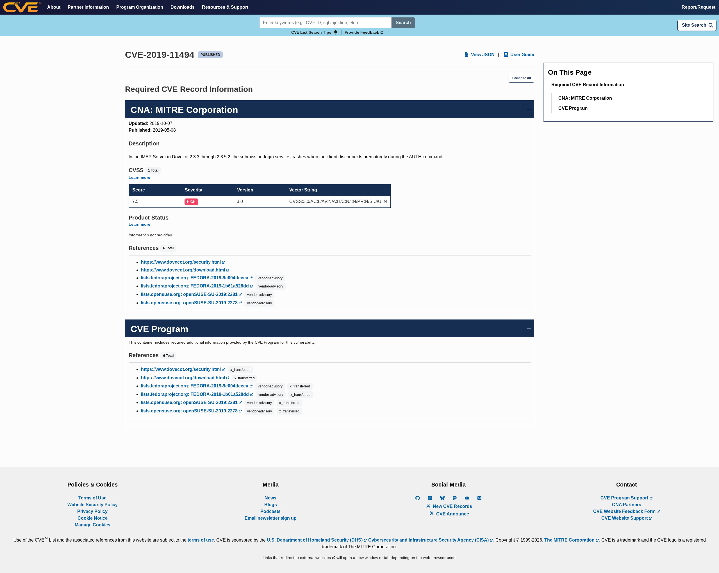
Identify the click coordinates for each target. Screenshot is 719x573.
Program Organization (139, 7)
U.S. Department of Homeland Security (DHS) (315, 540)
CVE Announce (452, 514)
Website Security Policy (92, 504)
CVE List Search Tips (311, 32)
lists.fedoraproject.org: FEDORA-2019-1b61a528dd (195, 286)
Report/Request (698, 7)
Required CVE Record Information (587, 84)
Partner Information (88, 7)
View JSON (482, 54)
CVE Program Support (624, 498)
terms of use (201, 540)
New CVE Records (452, 506)
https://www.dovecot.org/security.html (181, 262)
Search (403, 22)
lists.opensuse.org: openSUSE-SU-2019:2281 (190, 294)
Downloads (182, 7)
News (270, 498)
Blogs (270, 504)
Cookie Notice (93, 518)
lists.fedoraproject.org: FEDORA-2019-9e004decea (195, 277)
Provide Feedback (362, 32)
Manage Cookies (92, 524)
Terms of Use (92, 498)
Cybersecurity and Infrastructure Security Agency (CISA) (428, 540)
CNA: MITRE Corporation (585, 98)
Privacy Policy (92, 511)
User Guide (521, 54)
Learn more (139, 177)
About (53, 7)
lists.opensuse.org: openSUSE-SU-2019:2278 (190, 302)
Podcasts (270, 511)
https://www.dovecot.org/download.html (183, 270)
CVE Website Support (625, 518)
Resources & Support (225, 7)
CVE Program (573, 108)
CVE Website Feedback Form (625, 511)
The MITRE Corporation (570, 540)
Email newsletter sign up (271, 518)
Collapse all (521, 78)
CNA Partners (626, 504)
